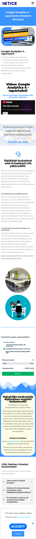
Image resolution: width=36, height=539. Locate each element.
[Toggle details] (33, 360)
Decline (18, 534)
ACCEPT (18, 526)
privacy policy (23, 517)
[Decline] (33, 523)
